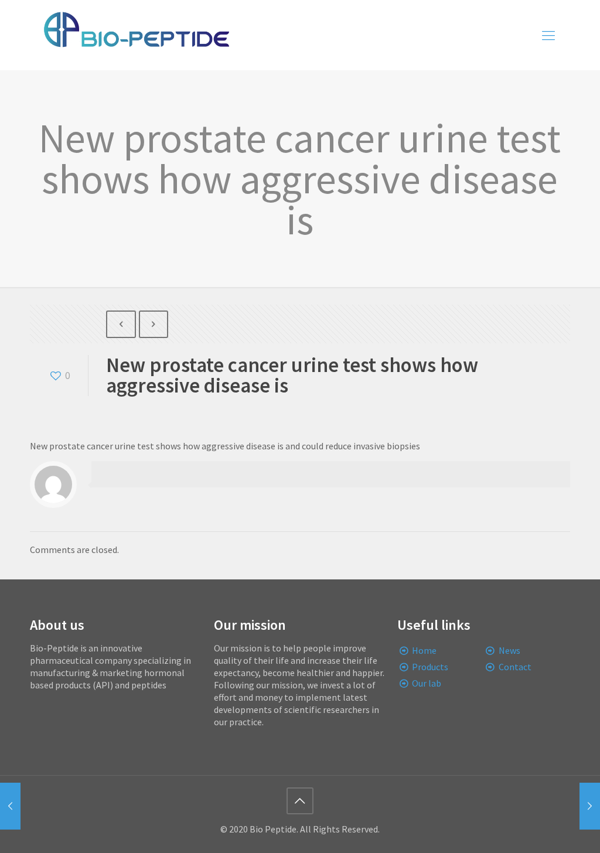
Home (424, 650)
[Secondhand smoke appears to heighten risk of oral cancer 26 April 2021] (10, 806)
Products (430, 667)
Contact (515, 667)
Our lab (426, 683)
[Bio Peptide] (136, 35)
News (509, 650)
